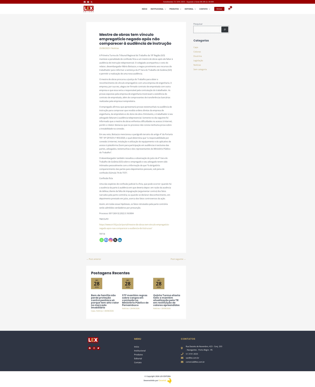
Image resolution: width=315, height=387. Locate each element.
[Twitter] (92, 2)
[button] (165, 9)
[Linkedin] (120, 240)
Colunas (197, 51)
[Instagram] (88, 2)
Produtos (138, 354)
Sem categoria (200, 69)
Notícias (115, 48)
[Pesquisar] (224, 29)
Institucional (140, 350)
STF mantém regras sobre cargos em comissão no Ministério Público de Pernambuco (135, 300)
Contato (138, 362)
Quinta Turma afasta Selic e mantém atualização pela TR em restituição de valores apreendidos (166, 300)
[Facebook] (85, 2)
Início (136, 346)
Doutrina (197, 56)
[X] (115, 240)
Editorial (138, 358)
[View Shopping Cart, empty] (229, 9)
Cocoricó (163, 380)
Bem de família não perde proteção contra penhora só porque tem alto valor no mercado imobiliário (105, 301)
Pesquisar (198, 24)
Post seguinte (178, 259)
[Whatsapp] (102, 240)
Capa (93, 311)
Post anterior (93, 259)
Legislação (198, 60)
